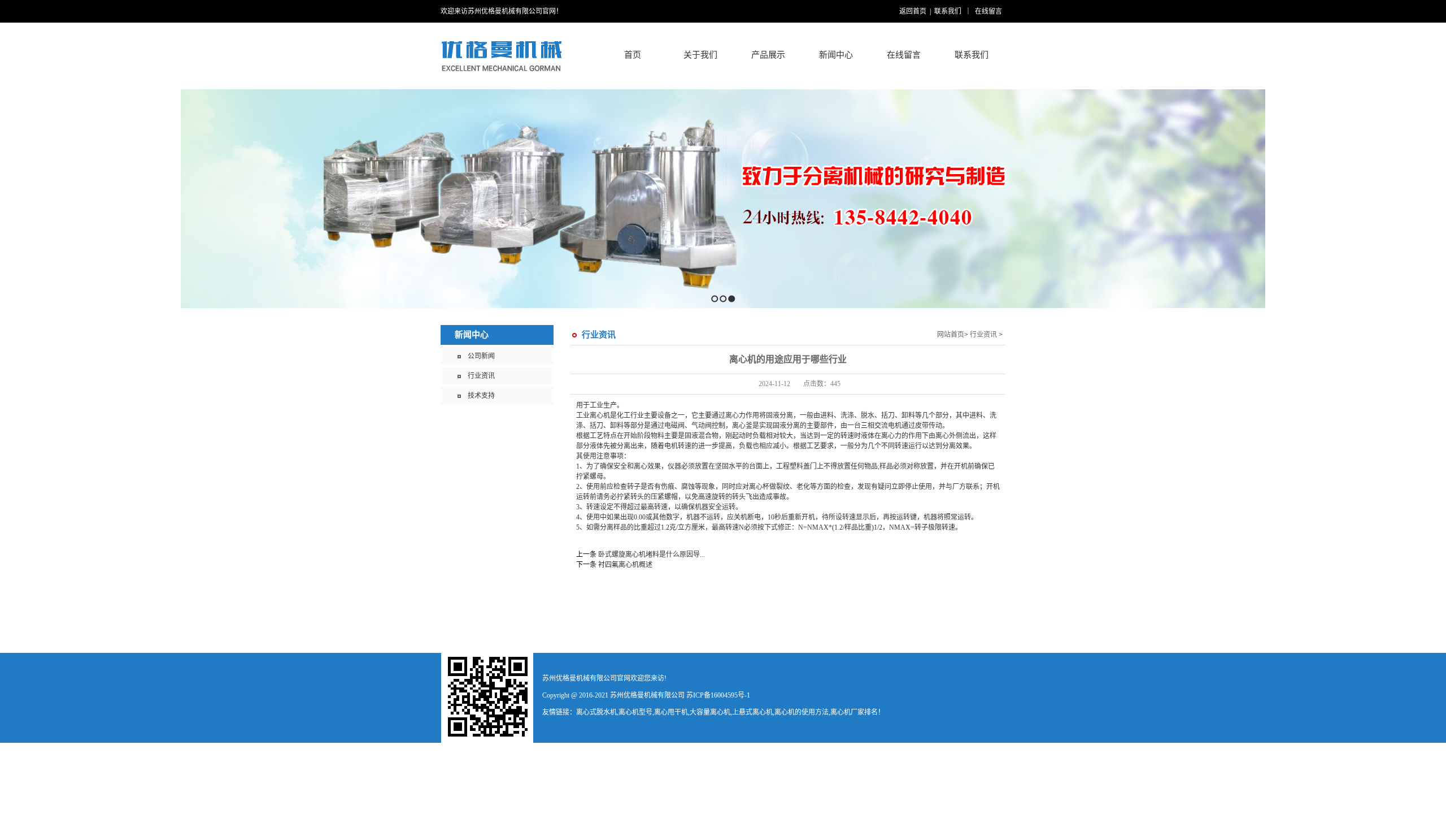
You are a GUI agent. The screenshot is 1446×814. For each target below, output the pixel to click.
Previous (9, 198)
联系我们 (947, 11)
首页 (632, 54)
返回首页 (912, 11)
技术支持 (481, 396)
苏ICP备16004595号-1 (718, 695)
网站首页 (950, 335)
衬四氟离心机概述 (625, 565)
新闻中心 (472, 334)
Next (1434, 198)
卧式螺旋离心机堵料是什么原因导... (651, 554)
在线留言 (988, 11)
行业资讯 (481, 376)
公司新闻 (481, 356)
